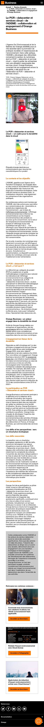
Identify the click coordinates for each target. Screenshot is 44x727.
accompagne (11, 329)
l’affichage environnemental (16, 212)
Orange (3, 722)
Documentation (6, 717)
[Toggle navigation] (41, 2)
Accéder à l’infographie (19, 653)
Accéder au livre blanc (19, 619)
